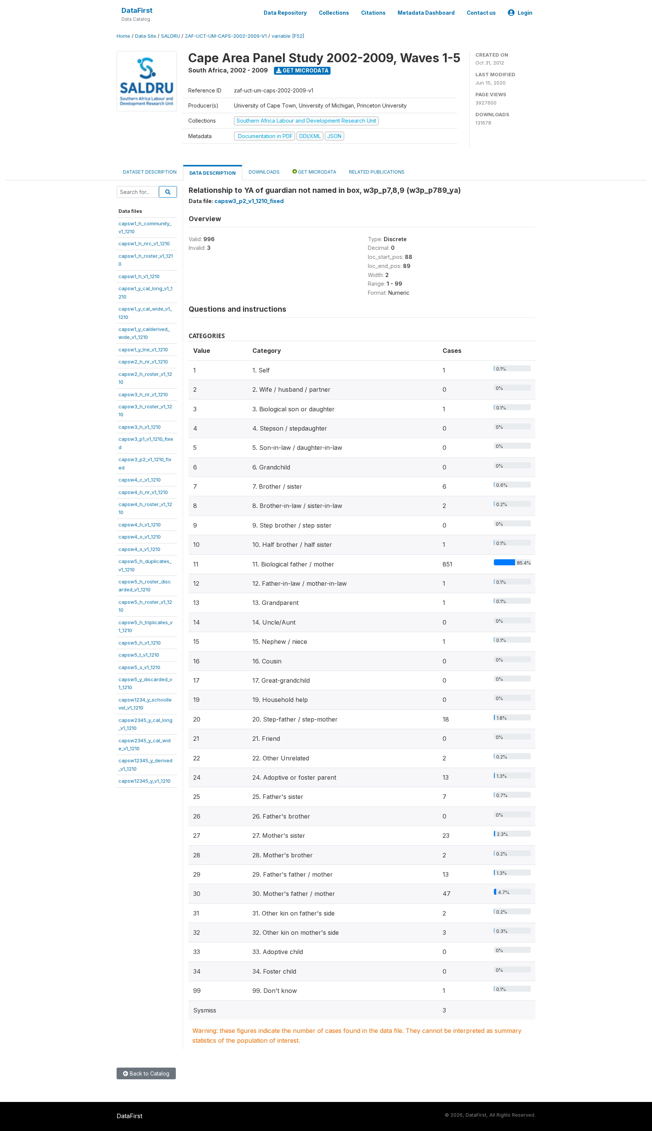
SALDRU (170, 36)
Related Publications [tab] (376, 172)
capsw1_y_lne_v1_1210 (143, 349)
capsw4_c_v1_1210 (139, 480)
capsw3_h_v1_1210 (139, 427)
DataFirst (136, 10)
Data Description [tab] (212, 173)
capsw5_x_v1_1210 (139, 667)
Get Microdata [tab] (316, 172)
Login (525, 13)
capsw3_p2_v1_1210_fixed (249, 201)
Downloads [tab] (264, 172)
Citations (373, 13)
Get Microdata (305, 70)
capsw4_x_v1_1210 (139, 549)
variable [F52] (288, 36)
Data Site (145, 36)
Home (123, 36)
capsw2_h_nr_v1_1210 (143, 362)
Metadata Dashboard (426, 13)
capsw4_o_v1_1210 (139, 537)
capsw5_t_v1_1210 (138, 655)
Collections (334, 13)
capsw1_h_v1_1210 (139, 276)
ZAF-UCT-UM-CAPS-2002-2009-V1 (226, 36)
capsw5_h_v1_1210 (139, 643)
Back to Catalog (148, 1073)
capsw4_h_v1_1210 (139, 525)
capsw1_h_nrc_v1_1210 (144, 243)
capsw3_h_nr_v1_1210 (143, 394)
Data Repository (285, 13)
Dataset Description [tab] (150, 172)
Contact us (481, 13)
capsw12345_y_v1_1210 (144, 781)
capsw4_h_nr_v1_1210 (143, 492)
